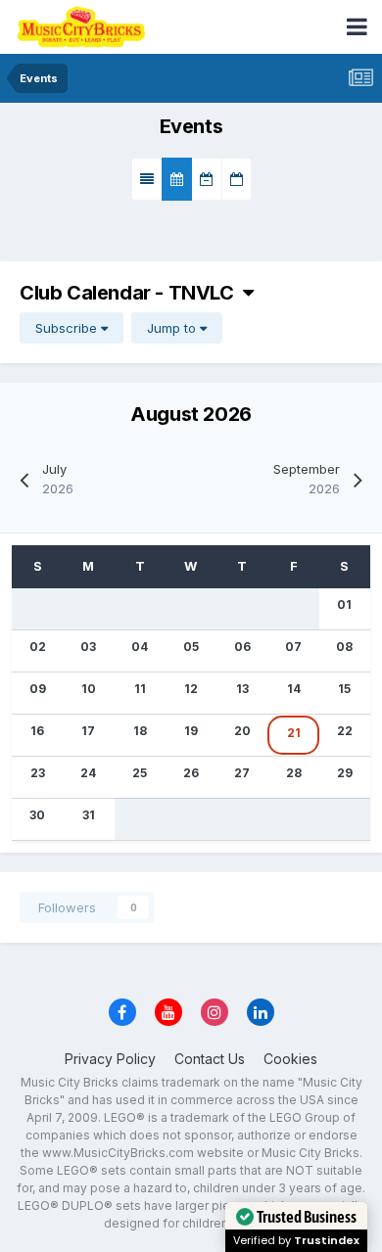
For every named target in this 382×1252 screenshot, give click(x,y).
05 (191, 646)
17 (88, 730)
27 (242, 772)
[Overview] (147, 179)
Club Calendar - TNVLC (131, 292)
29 (345, 772)
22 (345, 730)
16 (37, 730)
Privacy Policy (110, 1058)
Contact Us (209, 1058)
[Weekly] (206, 179)
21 (294, 732)
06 (242, 646)
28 (294, 772)
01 (344, 604)
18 (140, 730)
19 (191, 730)
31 (88, 815)
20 (242, 730)
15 (344, 688)
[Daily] (236, 179)
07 (293, 646)
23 (37, 772)
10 (88, 688)
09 (37, 688)
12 (191, 688)
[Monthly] (177, 179)
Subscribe (68, 328)
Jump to (173, 328)
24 (88, 772)
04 (139, 646)
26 (191, 772)
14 (294, 688)
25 (139, 772)
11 (140, 688)
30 (37, 815)
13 (242, 688)
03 (88, 646)
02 (37, 646)
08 (344, 646)
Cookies (290, 1058)
